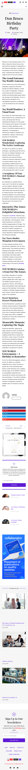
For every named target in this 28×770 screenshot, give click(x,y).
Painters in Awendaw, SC (9, 697)
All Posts (16, 398)
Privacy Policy (18, 751)
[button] (2, 6)
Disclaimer (9, 751)
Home (6, 747)
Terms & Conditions (14, 754)
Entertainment (15, 13)
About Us (12, 747)
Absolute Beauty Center (18, 495)
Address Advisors (7, 661)
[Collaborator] (13, 578)
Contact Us (20, 747)
